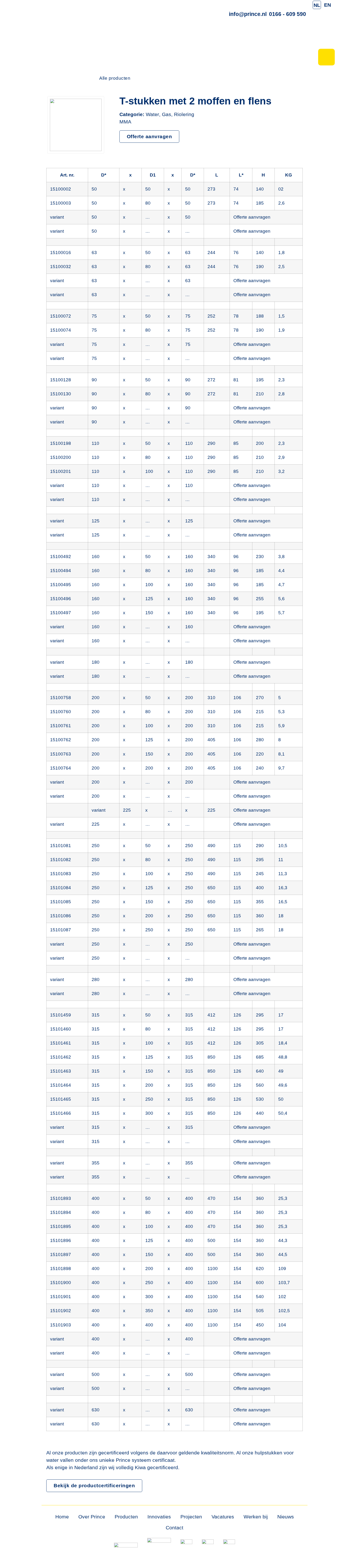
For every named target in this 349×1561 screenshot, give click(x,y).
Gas (166, 114)
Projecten (191, 1516)
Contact (174, 1527)
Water (152, 114)
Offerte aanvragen (251, 217)
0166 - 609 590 (287, 14)
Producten (126, 1516)
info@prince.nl (248, 14)
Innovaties (159, 1516)
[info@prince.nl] (248, 3)
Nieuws (285, 1516)
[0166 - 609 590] (287, 3)
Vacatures (223, 1516)
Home (62, 1516)
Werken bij (256, 1516)
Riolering (184, 114)
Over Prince (91, 1516)
